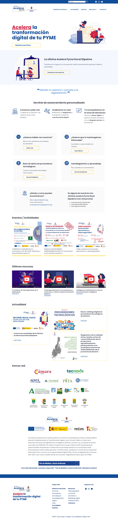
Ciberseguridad (73, 491)
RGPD (54, 517)
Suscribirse (78, 151)
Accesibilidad (77, 517)
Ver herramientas (80, 172)
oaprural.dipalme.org (41, 200)
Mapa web (86, 517)
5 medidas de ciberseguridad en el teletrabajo (25, 291)
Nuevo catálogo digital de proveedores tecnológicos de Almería (92, 314)
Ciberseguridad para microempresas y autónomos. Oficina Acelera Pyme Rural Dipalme (59, 292)
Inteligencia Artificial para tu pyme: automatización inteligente (89, 291)
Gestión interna (73, 501)
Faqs (53, 503)
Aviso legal (61, 517)
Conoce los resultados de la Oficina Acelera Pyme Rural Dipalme (28, 334)
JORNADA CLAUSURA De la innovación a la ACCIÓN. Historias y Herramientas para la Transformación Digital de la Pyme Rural (26, 251)
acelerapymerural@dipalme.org (41, 205)
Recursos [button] (92, 9)
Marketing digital (74, 498)
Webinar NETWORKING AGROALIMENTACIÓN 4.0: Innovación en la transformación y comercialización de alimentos (58, 251)
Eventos (84, 9)
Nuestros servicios (23, 45)
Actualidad (74, 9)
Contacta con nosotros (55, 72)
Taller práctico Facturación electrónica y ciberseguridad (88, 250)
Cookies (68, 517)
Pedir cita (29, 148)
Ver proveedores (32, 177)
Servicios (55, 491)
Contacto (103, 9)
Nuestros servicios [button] (60, 9)
